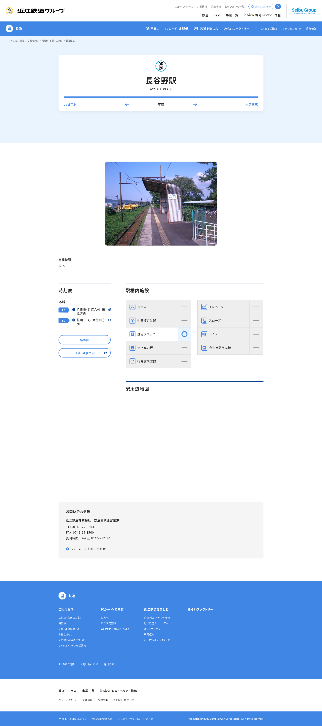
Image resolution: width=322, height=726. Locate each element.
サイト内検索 (278, 6)
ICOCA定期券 (108, 623)
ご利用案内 (152, 29)
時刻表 (62, 623)
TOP (9, 40)
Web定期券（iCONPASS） (115, 628)
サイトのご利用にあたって (73, 718)
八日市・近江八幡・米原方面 (91, 311)
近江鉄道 (19, 40)
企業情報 (202, 6)
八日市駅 (70, 104)
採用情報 (216, 6)
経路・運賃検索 (67, 628)
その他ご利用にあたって (72, 640)
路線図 (84, 340)
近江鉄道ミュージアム (156, 623)
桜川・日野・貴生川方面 (91, 322)
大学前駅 (251, 104)
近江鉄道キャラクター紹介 (158, 640)
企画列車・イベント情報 (157, 617)
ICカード (105, 617)
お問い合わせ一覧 (235, 6)
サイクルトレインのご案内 (72, 645)
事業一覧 (232, 15)
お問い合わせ (289, 28)
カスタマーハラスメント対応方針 (136, 718)
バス (217, 15)
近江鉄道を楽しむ (206, 29)
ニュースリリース (184, 6)
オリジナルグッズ (153, 628)
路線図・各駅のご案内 (52, 40)
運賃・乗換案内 (85, 353)
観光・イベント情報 (268, 15)
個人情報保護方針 (102, 718)
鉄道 (205, 15)
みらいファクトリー (236, 29)
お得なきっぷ (65, 634)
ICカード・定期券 (176, 29)
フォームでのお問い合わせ (88, 549)
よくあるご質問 (269, 28)
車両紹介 (149, 634)
